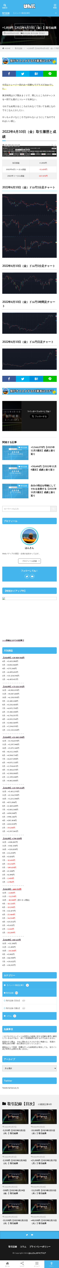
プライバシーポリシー (40, 1246)
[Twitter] (22, 74)
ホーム (7, 1266)
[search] (54, 509)
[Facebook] (9, 74)
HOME (7, 48)
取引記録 (6, 13)
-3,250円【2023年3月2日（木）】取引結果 (13, 1132)
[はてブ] (36, 74)
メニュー (37, 1266)
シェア (22, 1266)
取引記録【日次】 (38, 33)
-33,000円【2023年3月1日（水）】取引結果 (43, 1132)
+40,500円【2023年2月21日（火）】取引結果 (44, 1222)
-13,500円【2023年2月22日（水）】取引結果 (15, 1222)
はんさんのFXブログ (37, 1253)
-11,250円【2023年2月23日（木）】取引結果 (43, 1192)
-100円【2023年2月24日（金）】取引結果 (13, 1192)
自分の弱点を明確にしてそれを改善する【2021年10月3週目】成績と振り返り (44, 490)
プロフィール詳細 (30, 561)
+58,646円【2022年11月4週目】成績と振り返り (44, 468)
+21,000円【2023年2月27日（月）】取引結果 (44, 1162)
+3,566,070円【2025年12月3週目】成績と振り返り (43, 450)
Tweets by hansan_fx (10, 1088)
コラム (10, 1016)
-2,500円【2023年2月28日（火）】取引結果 (14, 1162)
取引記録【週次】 (15, 1008)
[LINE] (50, 74)
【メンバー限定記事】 (22, 13)
